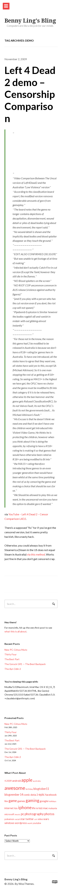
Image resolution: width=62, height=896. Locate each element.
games (21, 801)
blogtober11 (41, 788)
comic (27, 794)
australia (37, 781)
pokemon (9, 819)
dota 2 (34, 794)
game (13, 801)
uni (35, 819)
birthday (29, 789)
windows (9, 823)
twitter (29, 818)
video (40, 819)
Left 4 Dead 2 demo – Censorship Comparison (29, 94)
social (17, 819)
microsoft (9, 814)
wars (46, 818)
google (44, 801)
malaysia (52, 808)
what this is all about (15, 631)
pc (22, 814)
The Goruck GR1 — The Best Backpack (25, 664)
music (17, 814)
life (33, 808)
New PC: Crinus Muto (15, 649)
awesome (14, 788)
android (16, 780)
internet (9, 808)
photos (49, 814)
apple (26, 780)
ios (16, 808)
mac (45, 808)
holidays (52, 801)
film (6, 801)
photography (34, 814)
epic (42, 794)
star (22, 818)
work (29, 823)
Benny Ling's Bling (30, 20)
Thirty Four (10, 654)
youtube (37, 823)
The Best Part (11, 659)
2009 (9, 780)
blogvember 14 (13, 794)
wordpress (21, 823)
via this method (36, 554)
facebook (51, 794)
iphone (25, 807)
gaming (32, 800)
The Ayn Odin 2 (12, 668)
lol (37, 808)
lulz (41, 808)
